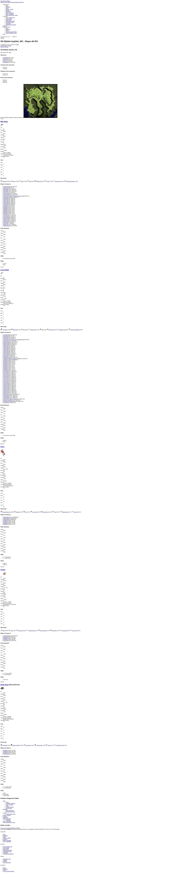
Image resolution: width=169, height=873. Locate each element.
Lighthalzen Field (6, 357)
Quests (7, 8)
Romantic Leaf (58, 181)
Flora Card (76, 512)
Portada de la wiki (7, 859)
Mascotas (8, 10)
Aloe (43, 329)
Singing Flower (46, 512)
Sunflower (18, 512)
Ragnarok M (18, 2)
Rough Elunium (43, 630)
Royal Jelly (54, 630)
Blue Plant (5, 58)
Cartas (7, 805)
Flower (13, 181)
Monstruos (8, 6)
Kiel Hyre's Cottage (7, 394)
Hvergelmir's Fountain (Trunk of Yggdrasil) (12, 196)
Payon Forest (6, 216)
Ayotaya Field (6, 340)
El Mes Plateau (6, 225)
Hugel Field (5, 205)
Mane (3, 630)
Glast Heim (5, 187)
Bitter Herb (15, 329)
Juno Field (5, 402)
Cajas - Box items (9, 804)
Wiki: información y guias (11, 33)
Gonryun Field (6, 353)
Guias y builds (9, 18)
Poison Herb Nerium (70, 181)
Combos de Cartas (9, 807)
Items (7, 5)
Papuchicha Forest (7, 197)
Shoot (22, 181)
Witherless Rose (65, 512)
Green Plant (5, 57)
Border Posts (6, 224)
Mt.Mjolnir (5, 206)
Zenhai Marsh (6, 518)
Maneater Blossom (6, 512)
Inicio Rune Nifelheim (5, 1)
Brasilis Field (6, 637)
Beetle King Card (60, 745)
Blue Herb (4, 181)
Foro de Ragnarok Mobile (11, 31)
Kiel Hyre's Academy (7, 400)
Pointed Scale (33, 329)
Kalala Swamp (6, 221)
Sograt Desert (6, 215)
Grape (48, 181)
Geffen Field (5, 198)
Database (2, 2)
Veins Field (5, 222)
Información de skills (10, 21)
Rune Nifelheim (4, 45)
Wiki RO (9, 2)
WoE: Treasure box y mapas (12, 15)
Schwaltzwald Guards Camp (9, 401)
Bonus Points (8, 20)
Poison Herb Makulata (75, 329)
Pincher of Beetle (16, 745)
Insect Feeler (28, 745)
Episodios (5, 860)
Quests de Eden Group (10, 814)
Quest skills (8, 23)
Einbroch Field (6, 343)
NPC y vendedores (10, 14)
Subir (2, 829)
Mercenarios (8, 11)
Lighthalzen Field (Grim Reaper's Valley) (11, 358)
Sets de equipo (9, 808)
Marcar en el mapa (4, 46)
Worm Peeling (39, 745)
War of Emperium (7, 862)
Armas (7, 802)
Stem (30, 181)
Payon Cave (5, 192)
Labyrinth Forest (6, 193)
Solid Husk (4, 745)
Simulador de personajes (11, 24)
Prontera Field (6, 217)
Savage (4, 61)
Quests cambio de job (10, 17)
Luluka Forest (6, 390)
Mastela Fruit (39, 181)
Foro (23, 2)
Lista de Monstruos (10, 810)
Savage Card (74, 630)
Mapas (7, 30)
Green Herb (4, 329)
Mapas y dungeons (10, 12)
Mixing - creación (9, 9)
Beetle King (5, 62)
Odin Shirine (6, 188)
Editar (17, 44)
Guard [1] (49, 745)
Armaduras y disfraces (10, 803)
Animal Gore (20, 630)
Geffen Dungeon (6, 186)
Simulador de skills (10, 22)
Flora (4, 60)
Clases (6, 2)
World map (8, 820)
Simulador (14, 2)
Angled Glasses (31, 630)
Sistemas (5, 861)
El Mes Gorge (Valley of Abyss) (10, 399)
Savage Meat (64, 630)
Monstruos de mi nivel (10, 811)
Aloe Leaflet (51, 329)
